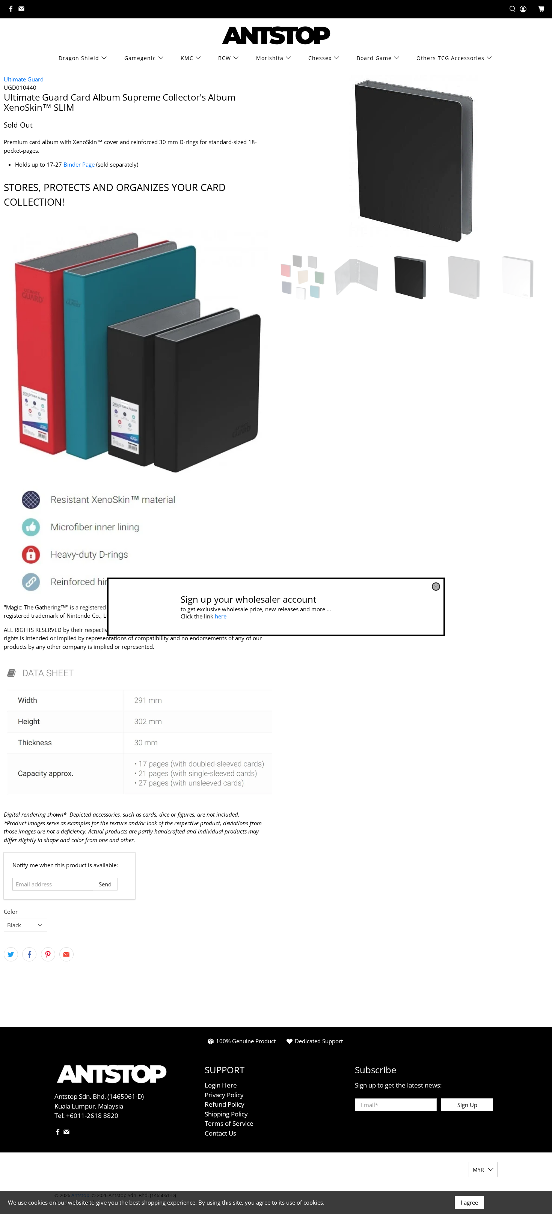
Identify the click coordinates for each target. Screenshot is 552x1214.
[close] (436, 586)
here (220, 616)
